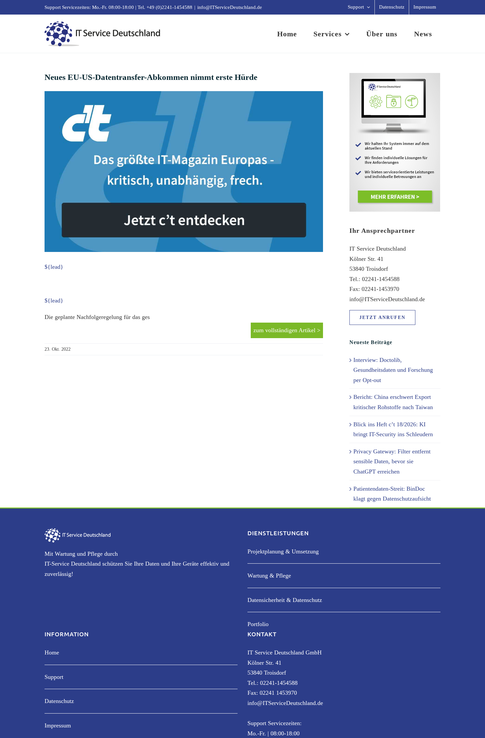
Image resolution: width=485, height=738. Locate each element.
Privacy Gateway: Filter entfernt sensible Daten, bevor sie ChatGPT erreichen (392, 461)
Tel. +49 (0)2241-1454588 (165, 7)
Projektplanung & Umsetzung (283, 551)
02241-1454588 (279, 683)
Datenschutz (59, 701)
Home (52, 652)
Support (54, 677)
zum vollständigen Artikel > (286, 330)
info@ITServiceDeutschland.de (229, 7)
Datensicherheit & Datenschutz (284, 600)
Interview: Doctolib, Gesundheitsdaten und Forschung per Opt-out (393, 370)
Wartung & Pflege (269, 575)
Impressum (58, 725)
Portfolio (258, 624)
